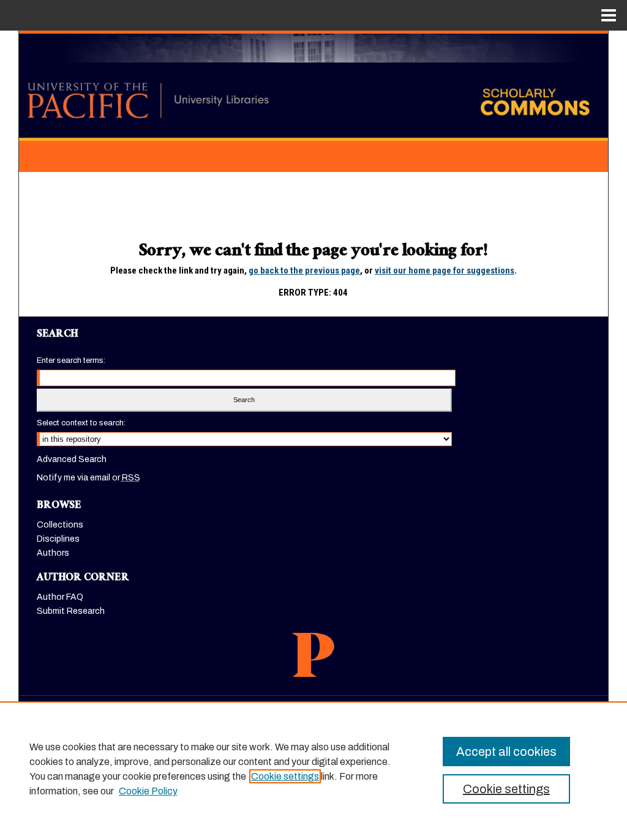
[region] (313, 768)
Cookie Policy (148, 791)
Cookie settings (285, 776)
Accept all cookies (506, 751)
